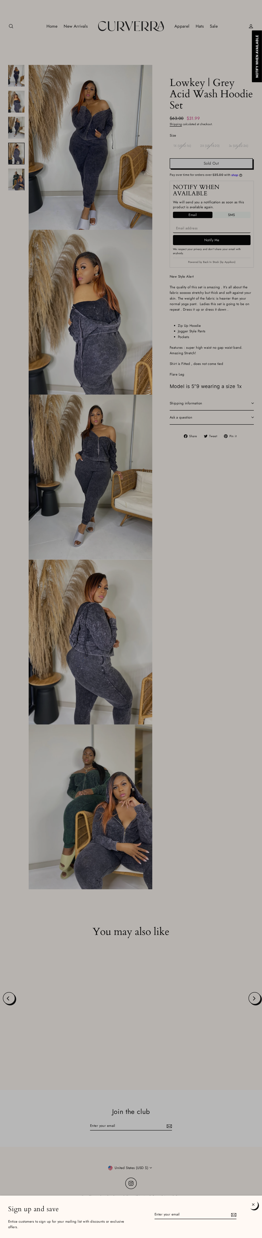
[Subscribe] (233, 1214)
